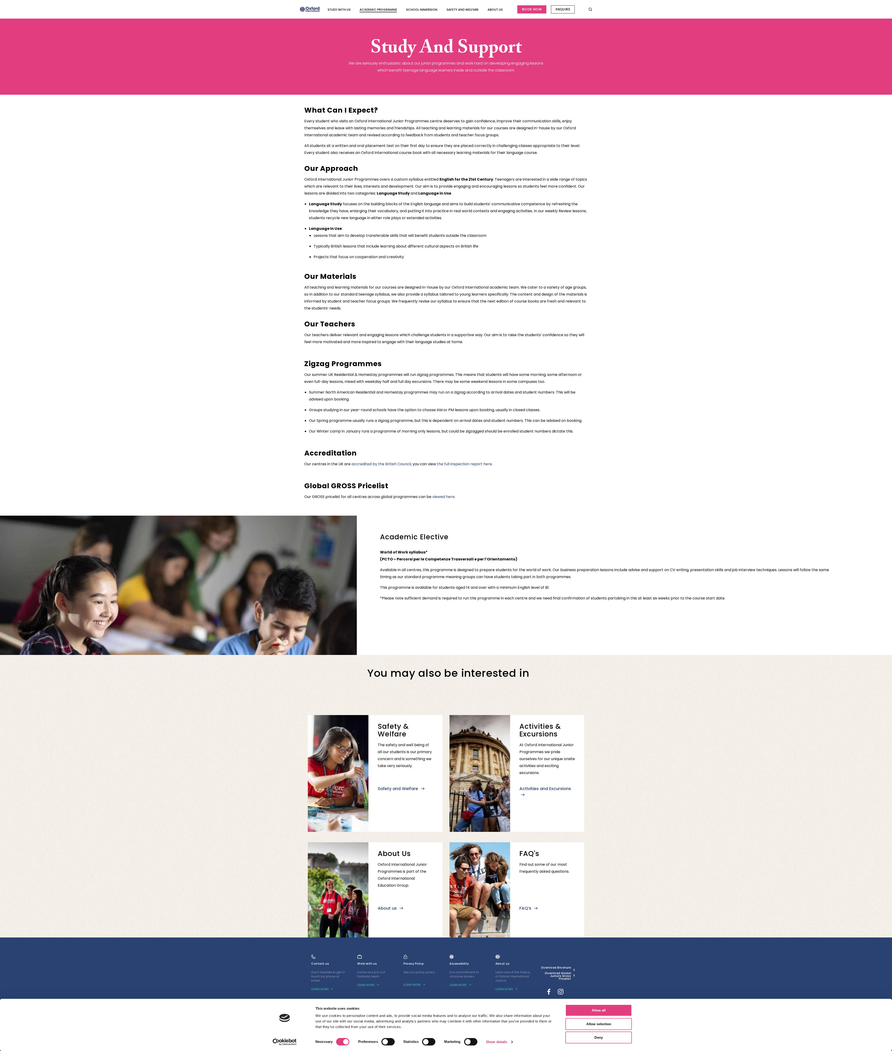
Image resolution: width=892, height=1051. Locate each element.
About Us (495, 9)
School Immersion (421, 9)
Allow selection (598, 1024)
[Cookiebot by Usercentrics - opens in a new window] (284, 1041)
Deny (598, 1037)
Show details (496, 1042)
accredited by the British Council (381, 464)
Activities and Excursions (545, 788)
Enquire (563, 9)
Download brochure (556, 967)
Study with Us (339, 9)
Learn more (320, 989)
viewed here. (443, 496)
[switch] (388, 1041)
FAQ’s (525, 908)
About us (388, 908)
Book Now (532, 9)
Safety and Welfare (462, 9)
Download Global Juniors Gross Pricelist (558, 976)
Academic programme (378, 9)
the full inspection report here (464, 464)
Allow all (599, 1010)
